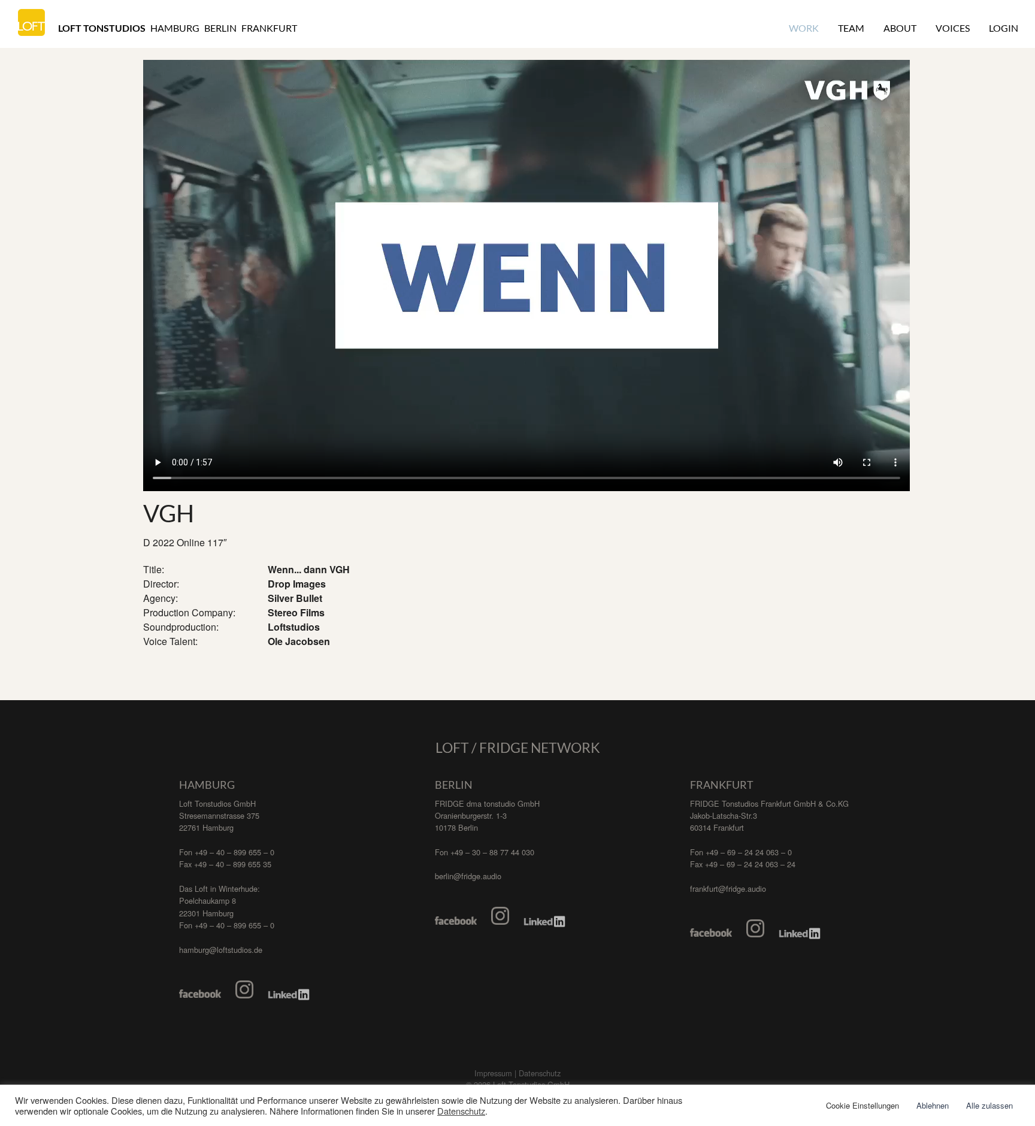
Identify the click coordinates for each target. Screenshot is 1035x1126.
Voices (953, 28)
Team (851, 28)
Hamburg (174, 28)
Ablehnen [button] (932, 1105)
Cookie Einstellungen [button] (862, 1105)
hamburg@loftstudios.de (220, 949)
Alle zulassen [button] (989, 1105)
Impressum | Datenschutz (517, 1073)
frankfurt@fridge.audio (728, 888)
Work (804, 28)
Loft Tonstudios (102, 28)
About (899, 28)
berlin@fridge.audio (468, 876)
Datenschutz (461, 1111)
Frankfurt (269, 28)
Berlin (220, 28)
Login (1003, 28)
